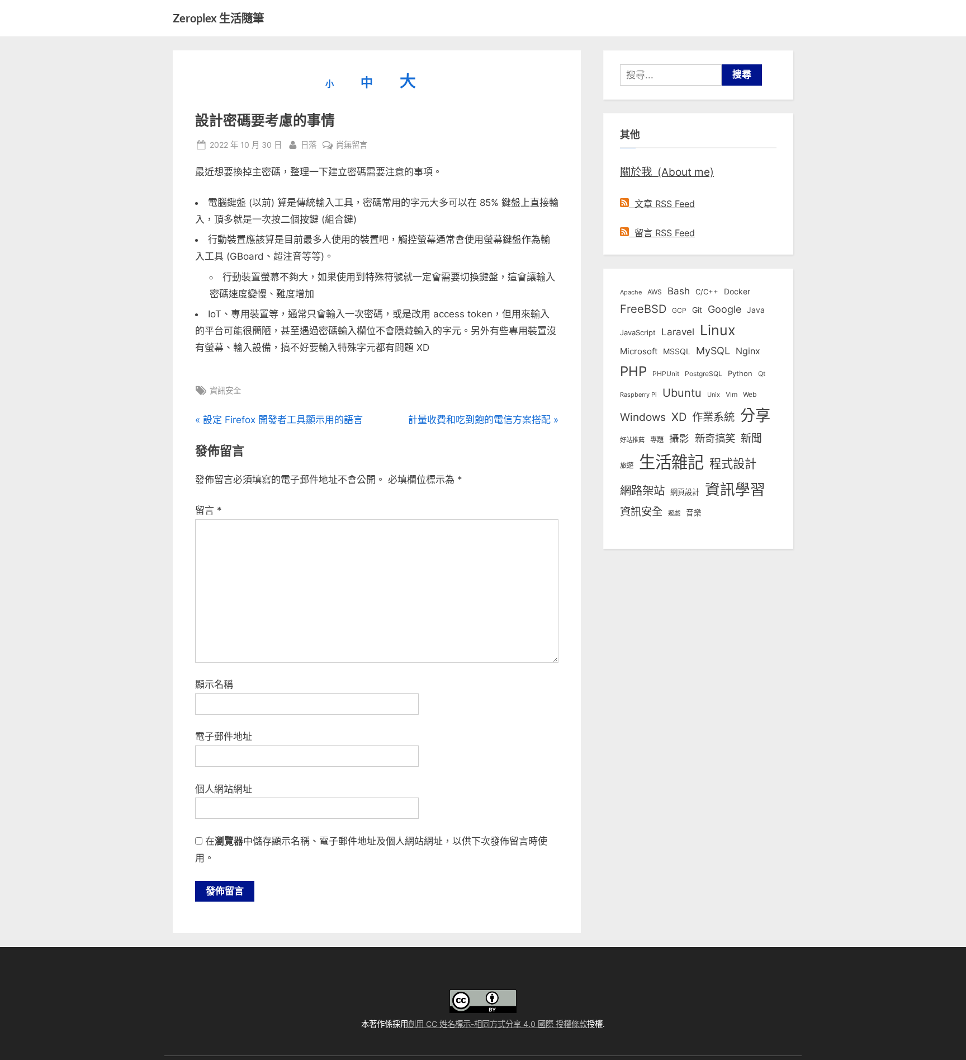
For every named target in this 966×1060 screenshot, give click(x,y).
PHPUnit (665, 374)
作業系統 (713, 417)
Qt (761, 373)
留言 (208, 510)
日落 (308, 144)
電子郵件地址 (223, 736)
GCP (679, 311)
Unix (713, 394)
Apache (631, 292)
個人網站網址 (223, 789)
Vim (731, 394)
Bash (678, 291)
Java (756, 310)
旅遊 (626, 465)
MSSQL (676, 351)
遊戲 (674, 513)
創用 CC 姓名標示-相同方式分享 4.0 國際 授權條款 (497, 1024)
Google (724, 309)
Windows (643, 417)
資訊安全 (225, 390)
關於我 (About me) (667, 172)
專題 (657, 439)
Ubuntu (682, 393)
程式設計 (732, 463)
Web (749, 394)
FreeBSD (643, 309)
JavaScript (638, 332)
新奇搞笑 (715, 438)
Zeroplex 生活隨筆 (218, 18)
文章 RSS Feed (662, 203)
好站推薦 (632, 440)
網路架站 (642, 491)
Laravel (677, 331)
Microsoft (638, 351)
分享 (755, 415)
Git (697, 310)
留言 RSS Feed (662, 232)
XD (678, 417)
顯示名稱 (214, 684)
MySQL (713, 351)
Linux (718, 330)
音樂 (694, 512)
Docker (737, 291)
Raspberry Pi (638, 394)
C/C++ (706, 291)
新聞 (751, 438)
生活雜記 (671, 462)
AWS (654, 292)
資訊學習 (735, 489)
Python (740, 373)
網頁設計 (684, 491)
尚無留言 (351, 145)
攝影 (679, 438)
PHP (633, 371)
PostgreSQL (703, 374)
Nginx (748, 351)
